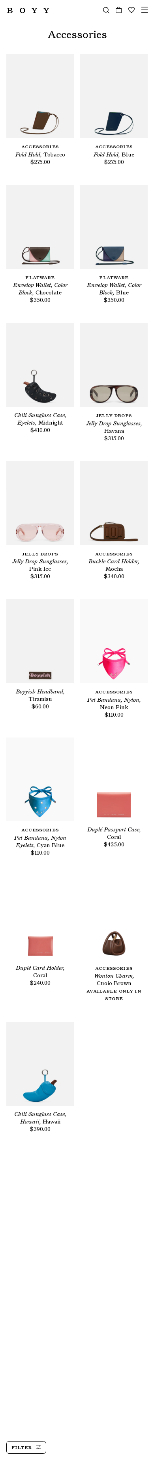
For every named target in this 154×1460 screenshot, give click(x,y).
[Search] (106, 10)
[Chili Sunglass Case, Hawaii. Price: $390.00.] (40, 1064)
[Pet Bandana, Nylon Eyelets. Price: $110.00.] (40, 779)
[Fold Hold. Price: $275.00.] (40, 96)
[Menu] (144, 10)
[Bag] (119, 10)
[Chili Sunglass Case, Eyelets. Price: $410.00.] (40, 365)
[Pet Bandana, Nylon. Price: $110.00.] (114, 641)
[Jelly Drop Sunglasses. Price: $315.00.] (114, 365)
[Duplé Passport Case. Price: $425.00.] (114, 779)
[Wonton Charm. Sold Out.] (114, 917)
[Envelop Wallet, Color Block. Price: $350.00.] (40, 227)
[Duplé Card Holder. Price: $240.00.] (40, 917)
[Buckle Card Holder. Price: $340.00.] (114, 503)
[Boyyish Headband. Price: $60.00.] (40, 641)
